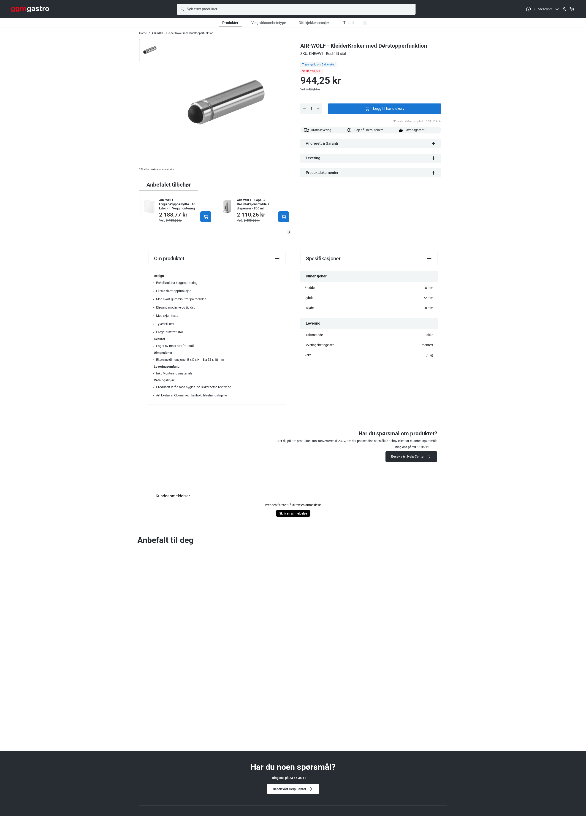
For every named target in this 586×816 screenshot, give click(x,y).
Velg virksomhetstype (268, 23)
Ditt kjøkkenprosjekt (315, 23)
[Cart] (572, 9)
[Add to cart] (205, 216)
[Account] (564, 9)
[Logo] (30, 9)
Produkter (230, 23)
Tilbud (348, 23)
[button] (289, 232)
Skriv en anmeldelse (293, 513)
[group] (150, 49)
